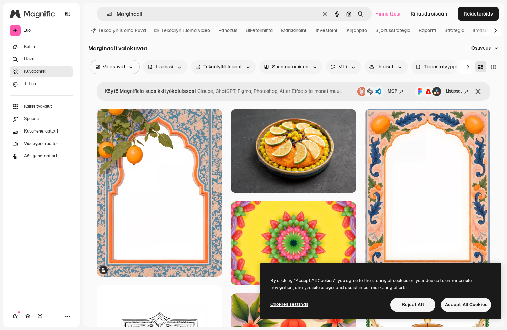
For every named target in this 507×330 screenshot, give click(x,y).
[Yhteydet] (15, 316)
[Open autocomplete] (106, 14)
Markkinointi (294, 30)
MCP (392, 91)
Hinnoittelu (387, 14)
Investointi (327, 30)
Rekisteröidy (478, 14)
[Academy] (27, 316)
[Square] (493, 66)
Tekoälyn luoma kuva (122, 30)
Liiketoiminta (259, 30)
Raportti (427, 30)
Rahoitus (227, 30)
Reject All (413, 305)
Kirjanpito (357, 30)
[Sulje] (478, 91)
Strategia (454, 30)
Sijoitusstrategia (392, 30)
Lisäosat (454, 91)
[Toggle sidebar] (67, 13)
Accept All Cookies (466, 305)
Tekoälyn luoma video (185, 30)
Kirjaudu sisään (429, 14)
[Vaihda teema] (40, 316)
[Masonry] (480, 66)
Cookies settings (289, 304)
